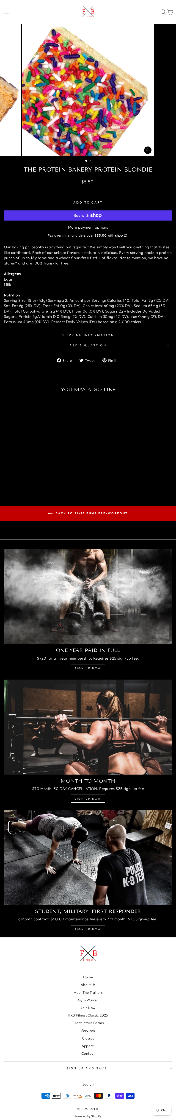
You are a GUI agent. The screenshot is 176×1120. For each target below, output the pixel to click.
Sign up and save (86, 1068)
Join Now (87, 1007)
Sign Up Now (88, 668)
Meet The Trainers (88, 992)
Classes (88, 1038)
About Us (88, 984)
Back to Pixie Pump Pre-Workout (91, 513)
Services (88, 1030)
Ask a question (88, 345)
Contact (88, 1053)
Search (88, 1084)
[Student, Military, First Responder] (88, 857)
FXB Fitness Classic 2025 (88, 1015)
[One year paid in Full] (88, 596)
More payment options (88, 227)
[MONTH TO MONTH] (88, 727)
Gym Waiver (88, 1000)
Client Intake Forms (88, 1023)
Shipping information (88, 335)
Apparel (88, 1046)
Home (88, 977)
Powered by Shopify (88, 1116)
